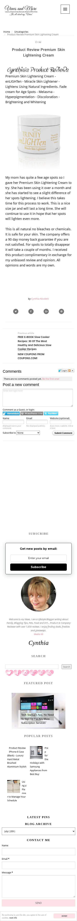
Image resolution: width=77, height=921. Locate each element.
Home (6, 31)
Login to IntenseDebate (11, 413)
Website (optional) (59, 418)
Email (29, 418)
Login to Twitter (51, 413)
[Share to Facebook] (31, 311)
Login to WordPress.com (31, 413)
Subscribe (38, 567)
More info (13, 917)
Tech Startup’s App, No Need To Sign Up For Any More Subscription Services (37, 718)
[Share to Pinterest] (61, 311)
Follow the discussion (71, 370)
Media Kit (38, 634)
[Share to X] (15, 311)
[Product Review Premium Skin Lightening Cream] (46, 311)
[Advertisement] (38, 487)
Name (6, 418)
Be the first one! (50, 378)
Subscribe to (9, 432)
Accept (64, 915)
